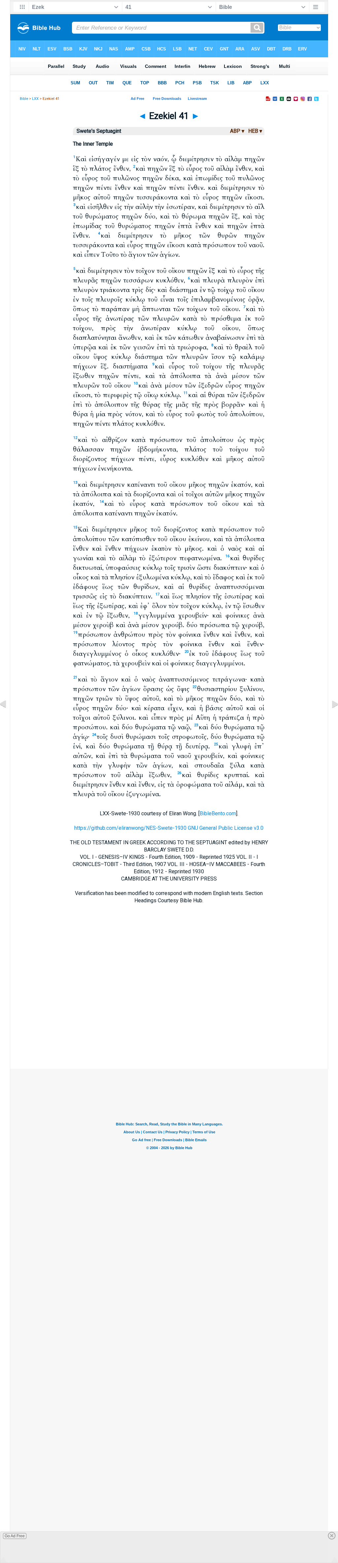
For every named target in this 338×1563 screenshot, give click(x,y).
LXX (35, 99)
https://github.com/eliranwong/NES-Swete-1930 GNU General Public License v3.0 (168, 828)
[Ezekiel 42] (329, 719)
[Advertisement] (169, 1028)
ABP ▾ (237, 131)
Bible (24, 99)
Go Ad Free (15, 1536)
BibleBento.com (218, 813)
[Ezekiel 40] (8, 719)
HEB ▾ (255, 131)
